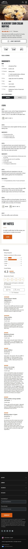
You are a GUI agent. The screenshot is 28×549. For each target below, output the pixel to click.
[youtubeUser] (12, 531)
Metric (20, 97)
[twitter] (2, 531)
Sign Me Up (6, 515)
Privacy (4, 526)
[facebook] (5, 531)
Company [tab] (3, 482)
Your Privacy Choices (8, 546)
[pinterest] (10, 531)
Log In (7, 237)
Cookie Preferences (5, 544)
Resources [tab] (3, 487)
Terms (23, 525)
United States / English (8, 537)
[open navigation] (26, 2)
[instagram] (7, 531)
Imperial (8, 97)
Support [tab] (3, 477)
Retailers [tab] (3, 492)
